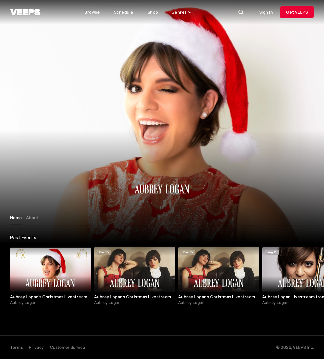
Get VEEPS (297, 12)
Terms (16, 347)
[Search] (241, 12)
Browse (92, 12)
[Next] (308, 277)
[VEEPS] (25, 12)
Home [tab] (16, 217)
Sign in (266, 12)
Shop (153, 12)
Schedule (123, 12)
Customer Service (67, 347)
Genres (179, 12)
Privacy (36, 347)
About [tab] (32, 217)
